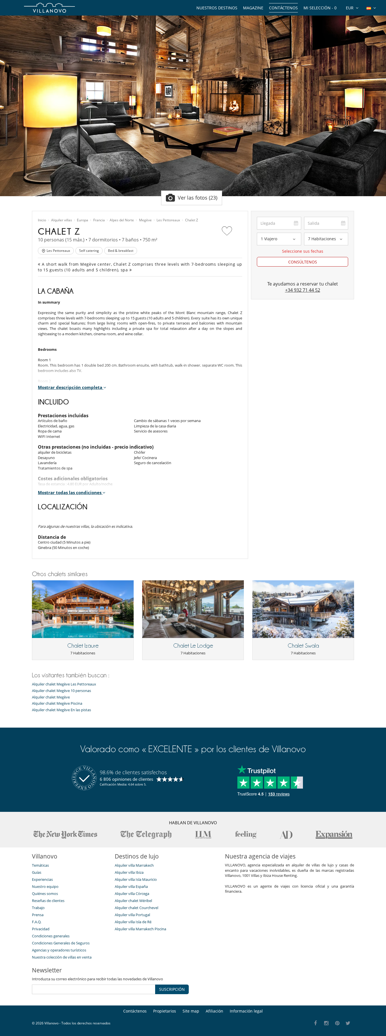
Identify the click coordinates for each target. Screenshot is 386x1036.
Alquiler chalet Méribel (133, 900)
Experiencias (42, 879)
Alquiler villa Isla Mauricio (136, 879)
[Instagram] (326, 1023)
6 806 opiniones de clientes (126, 779)
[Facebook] (315, 1023)
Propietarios (164, 1011)
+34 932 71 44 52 (302, 290)
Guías (36, 872)
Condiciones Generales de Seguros (61, 943)
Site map (191, 1011)
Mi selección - (320, 7)
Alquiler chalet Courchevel (136, 907)
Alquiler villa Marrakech (134, 865)
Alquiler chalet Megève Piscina (57, 703)
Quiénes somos (45, 893)
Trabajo (38, 907)
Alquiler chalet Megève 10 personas (61, 690)
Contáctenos (283, 7)
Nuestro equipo (45, 886)
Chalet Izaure (83, 646)
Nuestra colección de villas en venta (62, 957)
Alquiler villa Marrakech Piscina (140, 928)
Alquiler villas (61, 220)
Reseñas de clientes (48, 900)
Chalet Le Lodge (193, 646)
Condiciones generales (51, 935)
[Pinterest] (337, 1023)
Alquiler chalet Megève (51, 697)
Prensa (38, 914)
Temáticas (40, 865)
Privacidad (40, 928)
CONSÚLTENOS (302, 262)
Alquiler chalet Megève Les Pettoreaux (64, 684)
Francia (99, 220)
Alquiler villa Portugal (132, 914)
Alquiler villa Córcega (132, 893)
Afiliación (214, 1011)
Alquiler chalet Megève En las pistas (61, 710)
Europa (82, 220)
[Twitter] (348, 1023)
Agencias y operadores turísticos (59, 950)
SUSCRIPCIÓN (172, 989)
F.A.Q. (36, 921)
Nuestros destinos (216, 7)
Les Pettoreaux (168, 220)
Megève (145, 220)
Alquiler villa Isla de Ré (133, 921)
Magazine (253, 7)
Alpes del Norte (122, 220)
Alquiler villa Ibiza (129, 872)
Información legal (246, 1011)
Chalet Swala (303, 646)
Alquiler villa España (131, 886)
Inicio (42, 220)
